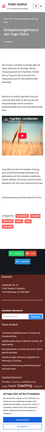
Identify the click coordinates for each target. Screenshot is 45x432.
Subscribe (35, 317)
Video (28, 221)
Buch (34, 382)
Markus (10, 42)
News (11, 19)
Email (33, 253)
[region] (22, 411)
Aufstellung (6, 382)
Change (4, 386)
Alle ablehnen (22, 427)
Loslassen (35, 216)
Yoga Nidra (7, 226)
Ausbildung (26, 382)
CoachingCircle (37, 386)
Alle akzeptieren (22, 420)
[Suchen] (41, 6)
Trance (19, 221)
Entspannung (22, 216)
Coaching (24, 385)
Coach (12, 385)
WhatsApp (19, 253)
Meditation (7, 221)
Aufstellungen (16, 382)
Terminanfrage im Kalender (22, 272)
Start (6, 19)
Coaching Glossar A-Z (12, 377)
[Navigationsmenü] (36, 6)
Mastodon (25, 262)
